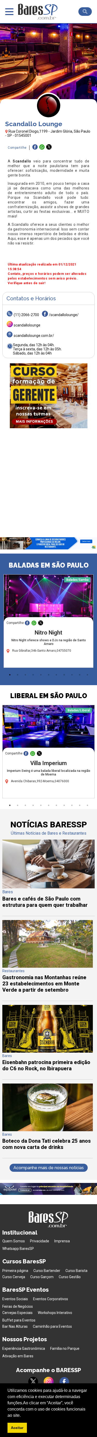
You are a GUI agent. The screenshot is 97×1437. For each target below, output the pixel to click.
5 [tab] (40, 674)
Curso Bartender (46, 1271)
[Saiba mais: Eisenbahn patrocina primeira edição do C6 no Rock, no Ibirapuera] (47, 1051)
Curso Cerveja (13, 1277)
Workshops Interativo (55, 1313)
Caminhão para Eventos (52, 1326)
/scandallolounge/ (64, 315)
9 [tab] (71, 674)
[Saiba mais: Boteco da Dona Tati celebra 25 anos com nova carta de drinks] (47, 1129)
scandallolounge (27, 325)
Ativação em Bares (17, 1356)
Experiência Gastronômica (23, 1348)
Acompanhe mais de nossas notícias (48, 1167)
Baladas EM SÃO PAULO (49, 565)
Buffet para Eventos (18, 1320)
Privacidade (39, 1241)
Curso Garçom (42, 1277)
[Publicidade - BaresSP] (48, 395)
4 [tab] (33, 674)
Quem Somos (13, 1241)
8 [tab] (64, 674)
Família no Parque (64, 1348)
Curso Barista (76, 1271)
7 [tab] (56, 674)
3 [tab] (25, 674)
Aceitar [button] (17, 1428)
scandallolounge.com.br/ (34, 335)
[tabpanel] (48, 622)
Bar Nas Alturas (15, 1326)
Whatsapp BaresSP (18, 1249)
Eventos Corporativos (50, 1299)
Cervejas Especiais (17, 1313)
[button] (22, 1415)
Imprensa (62, 1241)
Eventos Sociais (15, 1299)
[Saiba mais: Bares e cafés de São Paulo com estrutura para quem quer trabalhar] (48, 886)
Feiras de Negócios (17, 1306)
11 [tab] (87, 674)
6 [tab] (48, 674)
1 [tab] (9, 674)
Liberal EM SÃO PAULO (48, 696)
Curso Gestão (70, 1277)
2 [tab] (17, 674)
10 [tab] (79, 674)
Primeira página (15, 1271)
